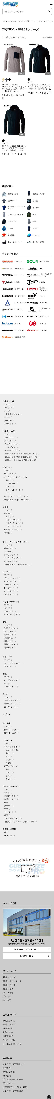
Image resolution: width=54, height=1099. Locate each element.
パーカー (8, 420)
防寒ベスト (9, 635)
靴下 (6, 815)
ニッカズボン (10, 447)
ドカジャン (9, 666)
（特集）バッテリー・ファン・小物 (19, 822)
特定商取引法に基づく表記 (15, 1087)
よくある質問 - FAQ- (12, 1044)
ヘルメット (37, 235)
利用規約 (7, 1075)
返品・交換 (8, 1032)
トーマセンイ (20, 330)
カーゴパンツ (10, 437)
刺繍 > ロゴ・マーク (12, 981)
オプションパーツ (13, 490)
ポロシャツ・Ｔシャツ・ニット (17, 207)
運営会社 (7, 1068)
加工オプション (10, 766)
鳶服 (34, 221)
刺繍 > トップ (9, 977)
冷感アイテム (10, 799)
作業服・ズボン (39, 194)
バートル (18, 261)
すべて (7, 404)
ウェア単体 (9, 474)
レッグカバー (10, 588)
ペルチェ (8, 513)
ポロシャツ (9, 548)
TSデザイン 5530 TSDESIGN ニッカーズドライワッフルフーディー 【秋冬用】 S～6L (14, 148)
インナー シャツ (11, 578)
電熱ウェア (9, 641)
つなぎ (7, 608)
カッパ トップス (11, 700)
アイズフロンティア (44, 309)
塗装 (7, 776)
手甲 (6, 809)
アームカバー (10, 584)
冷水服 (7, 533)
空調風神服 (19, 316)
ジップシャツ (10, 555)
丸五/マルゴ (44, 316)
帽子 (6, 802)
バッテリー (10, 483)
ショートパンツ (10, 450)
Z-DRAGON (19, 289)
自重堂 (17, 282)
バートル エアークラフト (14, 496)
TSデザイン (37, 21)
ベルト (7, 793)
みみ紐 (8, 759)
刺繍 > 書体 (8, 989)
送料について (9, 1024)
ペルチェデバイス (13, 523)
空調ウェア (12, 201)
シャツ (7, 411)
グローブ (8, 805)
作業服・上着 (13, 194)
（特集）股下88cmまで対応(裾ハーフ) (20, 453)
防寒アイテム (10, 796)
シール (8, 772)
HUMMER (43, 303)
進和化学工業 (20, 337)
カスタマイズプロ (9, 21)
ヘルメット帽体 (10, 747)
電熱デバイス (10, 644)
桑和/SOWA (44, 261)
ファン (8, 487)
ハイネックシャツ (11, 558)
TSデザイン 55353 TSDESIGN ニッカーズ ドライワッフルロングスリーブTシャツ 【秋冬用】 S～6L (14, 88)
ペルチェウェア (12, 520)
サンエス (42, 323)
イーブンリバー (21, 296)
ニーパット (9, 812)
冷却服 (35, 201)
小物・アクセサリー (15, 242)
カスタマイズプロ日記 (13, 1091)
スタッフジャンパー (12, 663)
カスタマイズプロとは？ (14, 1064)
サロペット (9, 611)
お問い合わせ (9, 1072)
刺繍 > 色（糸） (10, 985)
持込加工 (7, 1000)
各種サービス (9, 1040)
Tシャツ (7, 551)
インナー (36, 208)
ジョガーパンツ (10, 444)
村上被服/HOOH (43, 289)
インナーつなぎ (10, 614)
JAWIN (42, 282)
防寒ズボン (9, 638)
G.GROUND (19, 268)
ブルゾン (8, 407)
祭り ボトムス (10, 733)
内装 (7, 756)
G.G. (41, 268)
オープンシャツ (10, 680)
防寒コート (9, 631)
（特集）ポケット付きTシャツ (17, 564)
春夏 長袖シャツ (12, 414)
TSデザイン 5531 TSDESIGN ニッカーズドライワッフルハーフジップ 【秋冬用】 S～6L (39, 87)
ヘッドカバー (10, 594)
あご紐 (8, 763)
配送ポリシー (9, 1083)
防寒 (34, 214)
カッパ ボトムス (11, 703)
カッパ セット (10, 707)
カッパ (10, 228)
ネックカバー (10, 591)
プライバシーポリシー (13, 1079)
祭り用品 (11, 235)
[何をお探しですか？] (49, 11)
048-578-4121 (29, 940)
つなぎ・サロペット (15, 214)
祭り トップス (10, 730)
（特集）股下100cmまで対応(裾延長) (20, 460)
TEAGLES (43, 330)
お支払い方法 (9, 1020)
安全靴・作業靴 (39, 242)
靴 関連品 (8, 835)
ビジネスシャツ (10, 561)
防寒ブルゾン (10, 628)
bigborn (18, 323)
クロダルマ (19, 310)
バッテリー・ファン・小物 (15, 477)
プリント (9, 779)
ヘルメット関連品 (11, 750)
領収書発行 (8, 1036)
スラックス (9, 441)
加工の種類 (8, 992)
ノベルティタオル (11, 818)
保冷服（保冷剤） (11, 529)
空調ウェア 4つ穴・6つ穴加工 (17, 500)
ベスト (7, 417)
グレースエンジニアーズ (45, 275)
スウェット (9, 424)
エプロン (36, 228)
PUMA (42, 296)
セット (8, 493)
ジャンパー (12, 221)
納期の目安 (8, 1028)
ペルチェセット (12, 526)
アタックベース (21, 303)
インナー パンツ (11, 581)
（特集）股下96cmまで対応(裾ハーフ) (20, 457)
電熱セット (9, 647)
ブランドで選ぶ (25, 21)
